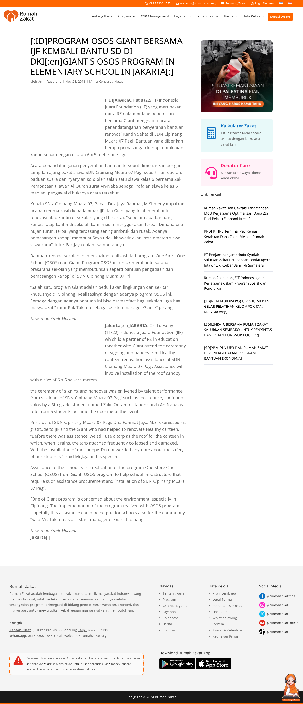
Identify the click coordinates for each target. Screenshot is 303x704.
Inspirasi (169, 630)
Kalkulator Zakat (238, 126)
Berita (229, 16)
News (118, 81)
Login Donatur (264, 3)
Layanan (180, 16)
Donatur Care (235, 165)
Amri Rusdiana (50, 81)
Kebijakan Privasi (226, 636)
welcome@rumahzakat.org (197, 3)
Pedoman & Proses (227, 605)
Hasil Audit (221, 611)
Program (124, 16)
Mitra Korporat (101, 81)
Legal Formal (223, 599)
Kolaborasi (205, 16)
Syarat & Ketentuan (228, 630)
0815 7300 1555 (159, 3)
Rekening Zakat (235, 3)
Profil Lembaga (224, 593)
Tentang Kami (101, 16)
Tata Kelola (252, 16)
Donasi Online (280, 16)
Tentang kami (173, 593)
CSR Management (155, 16)
